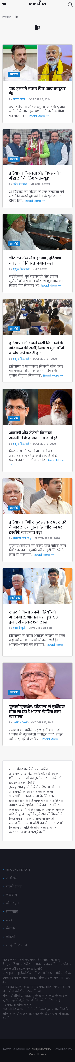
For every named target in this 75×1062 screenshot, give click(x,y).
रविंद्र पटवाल (20, 184)
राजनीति (14, 159)
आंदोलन (12, 878)
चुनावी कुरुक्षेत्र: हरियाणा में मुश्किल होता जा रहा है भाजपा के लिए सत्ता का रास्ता (37, 711)
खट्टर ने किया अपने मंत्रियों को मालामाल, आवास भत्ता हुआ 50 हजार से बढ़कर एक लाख (33, 617)
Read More (37, 116)
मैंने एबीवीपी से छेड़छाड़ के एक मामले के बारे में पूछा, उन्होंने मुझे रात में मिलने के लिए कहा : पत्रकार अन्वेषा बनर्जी (37, 814)
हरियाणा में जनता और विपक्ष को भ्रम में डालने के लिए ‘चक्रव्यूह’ (37, 176)
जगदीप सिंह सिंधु (22, 538)
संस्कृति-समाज (16, 945)
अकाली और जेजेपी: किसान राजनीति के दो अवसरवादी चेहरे (33, 435)
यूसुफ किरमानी (21, 269)
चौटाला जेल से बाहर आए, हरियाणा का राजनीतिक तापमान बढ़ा (36, 261)
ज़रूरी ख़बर (15, 597)
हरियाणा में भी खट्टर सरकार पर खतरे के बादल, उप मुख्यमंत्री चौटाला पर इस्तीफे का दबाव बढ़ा (37, 527)
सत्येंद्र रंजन (19, 99)
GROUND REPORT (18, 869)
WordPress (37, 1054)
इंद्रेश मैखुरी (19, 628)
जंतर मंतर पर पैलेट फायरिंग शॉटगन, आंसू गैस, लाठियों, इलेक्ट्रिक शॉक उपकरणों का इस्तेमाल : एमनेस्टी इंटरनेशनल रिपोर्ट (35, 776)
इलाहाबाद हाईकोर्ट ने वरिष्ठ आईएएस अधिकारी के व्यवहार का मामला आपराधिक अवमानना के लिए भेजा (34, 791)
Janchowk (20, 722)
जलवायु (11, 895)
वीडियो (10, 937)
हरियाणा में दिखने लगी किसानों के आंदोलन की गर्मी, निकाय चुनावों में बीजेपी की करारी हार (36, 348)
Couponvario (41, 1049)
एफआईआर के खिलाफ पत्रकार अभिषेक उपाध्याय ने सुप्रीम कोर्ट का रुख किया (36, 803)
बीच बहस (14, 74)
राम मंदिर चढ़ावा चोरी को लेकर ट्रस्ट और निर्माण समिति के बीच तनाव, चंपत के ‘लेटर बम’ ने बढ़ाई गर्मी (37, 827)
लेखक (10, 928)
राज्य (9, 920)
